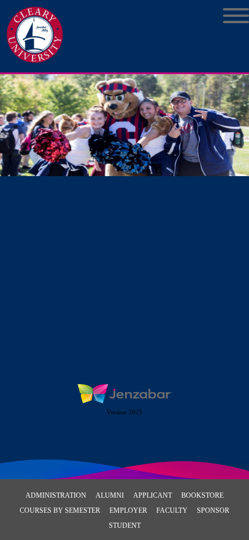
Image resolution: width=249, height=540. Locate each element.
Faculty (172, 510)
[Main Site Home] (35, 21)
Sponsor (213, 510)
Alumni (110, 495)
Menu (227, 15)
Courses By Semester (60, 510)
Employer (128, 510)
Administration (55, 495)
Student (125, 525)
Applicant (152, 495)
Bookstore (202, 495)
